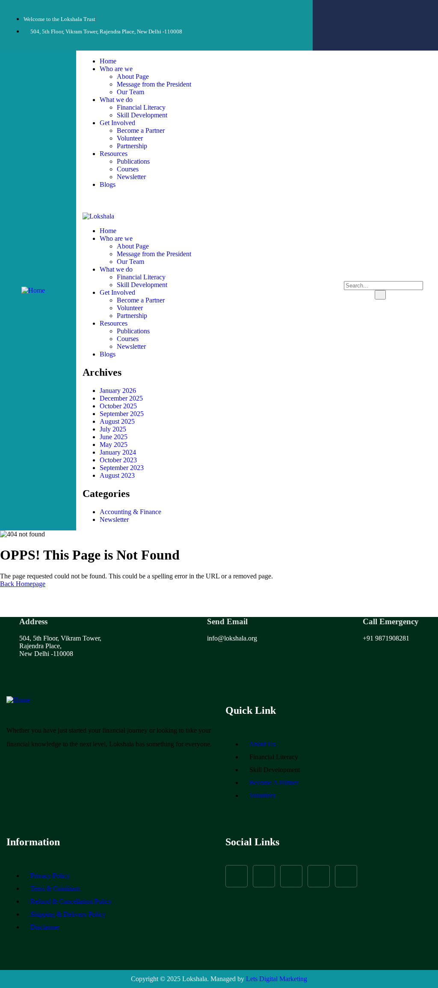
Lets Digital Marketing (276, 978)
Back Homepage (22, 583)
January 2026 (118, 390)
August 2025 (117, 421)
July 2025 (113, 429)
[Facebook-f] (340, 13)
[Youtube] (409, 13)
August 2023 (117, 475)
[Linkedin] (375, 36)
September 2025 (122, 413)
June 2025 (113, 436)
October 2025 (118, 406)
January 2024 (118, 452)
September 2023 (122, 467)
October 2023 (118, 460)
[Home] (33, 290)
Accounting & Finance (130, 511)
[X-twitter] (291, 876)
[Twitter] (386, 13)
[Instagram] (363, 13)
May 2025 (113, 444)
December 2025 (121, 398)
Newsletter (114, 519)
